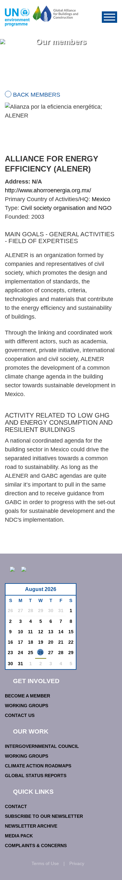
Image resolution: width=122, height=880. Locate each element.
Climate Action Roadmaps (38, 765)
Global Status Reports (35, 775)
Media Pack (19, 835)
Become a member (27, 695)
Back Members (36, 94)
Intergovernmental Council (42, 746)
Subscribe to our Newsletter (44, 816)
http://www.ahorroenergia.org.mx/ (48, 190)
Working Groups (26, 705)
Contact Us (19, 715)
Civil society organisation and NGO (66, 208)
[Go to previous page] (14, 591)
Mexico (101, 199)
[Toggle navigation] (109, 17)
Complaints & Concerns (36, 845)
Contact (16, 806)
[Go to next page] (69, 591)
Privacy (76, 863)
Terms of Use (45, 863)
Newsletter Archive (31, 826)
